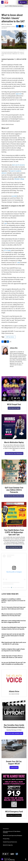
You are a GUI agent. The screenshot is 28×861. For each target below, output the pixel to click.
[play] (2, 859)
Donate (23, 2)
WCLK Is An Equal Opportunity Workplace (12, 835)
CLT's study (7, 250)
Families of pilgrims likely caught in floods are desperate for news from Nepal (13, 650)
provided (14, 196)
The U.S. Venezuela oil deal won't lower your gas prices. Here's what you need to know (13, 608)
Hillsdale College (19, 179)
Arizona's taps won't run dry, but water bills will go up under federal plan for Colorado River (12, 635)
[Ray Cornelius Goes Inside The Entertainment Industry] (14, 711)
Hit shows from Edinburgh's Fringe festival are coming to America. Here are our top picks (13, 628)
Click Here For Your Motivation (14, 453)
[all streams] (26, 859)
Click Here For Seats (14, 408)
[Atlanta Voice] (14, 679)
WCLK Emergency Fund (14, 811)
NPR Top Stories (10, 337)
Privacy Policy (6, 838)
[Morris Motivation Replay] (14, 426)
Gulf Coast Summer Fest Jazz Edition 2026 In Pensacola (14, 490)
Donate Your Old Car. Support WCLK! (14, 762)
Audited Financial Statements (10, 842)
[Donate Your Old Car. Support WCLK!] (14, 749)
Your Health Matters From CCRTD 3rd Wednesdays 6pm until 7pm (14, 532)
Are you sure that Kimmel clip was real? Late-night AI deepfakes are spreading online (13, 663)
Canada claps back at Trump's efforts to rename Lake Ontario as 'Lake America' (12, 656)
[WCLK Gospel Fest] (14, 388)
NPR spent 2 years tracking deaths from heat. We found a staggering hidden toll (13, 621)
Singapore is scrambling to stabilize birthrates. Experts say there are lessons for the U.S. (13, 600)
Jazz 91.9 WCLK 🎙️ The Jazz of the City (12, 587)
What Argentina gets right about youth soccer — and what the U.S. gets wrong (13, 643)
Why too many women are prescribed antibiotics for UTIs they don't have (11, 614)
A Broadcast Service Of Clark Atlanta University (11, 832)
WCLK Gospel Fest (14, 404)
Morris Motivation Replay (14, 442)
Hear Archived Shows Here (14, 547)
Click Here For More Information (14, 496)
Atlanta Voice (14, 691)
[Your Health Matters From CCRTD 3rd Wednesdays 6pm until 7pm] (14, 514)
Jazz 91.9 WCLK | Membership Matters (14, 6)
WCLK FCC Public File (8, 845)
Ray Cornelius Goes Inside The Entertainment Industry (14, 726)
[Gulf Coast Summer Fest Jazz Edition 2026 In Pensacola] (14, 472)
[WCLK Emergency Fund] (14, 791)
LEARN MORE (14, 767)
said (5, 223)
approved (19, 94)
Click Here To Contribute (14, 815)
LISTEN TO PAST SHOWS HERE (14, 733)
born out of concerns (18, 165)
